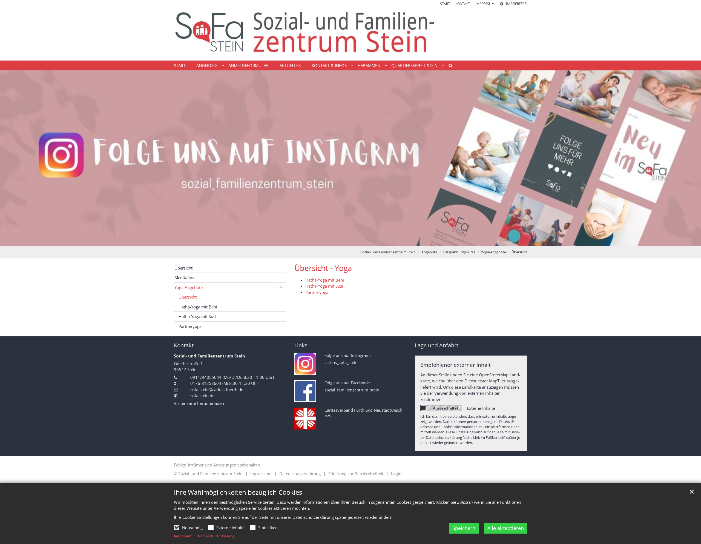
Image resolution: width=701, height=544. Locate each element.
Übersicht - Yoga (323, 268)
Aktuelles (290, 65)
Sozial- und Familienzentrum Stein (388, 252)
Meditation (184, 277)
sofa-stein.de (202, 395)
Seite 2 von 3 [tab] (350, 240)
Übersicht (519, 252)
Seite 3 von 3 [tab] (360, 240)
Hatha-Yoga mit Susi (324, 286)
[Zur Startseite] (350, 33)
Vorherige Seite (10, 158)
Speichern (463, 528)
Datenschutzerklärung (216, 536)
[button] (448, 66)
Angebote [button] (206, 65)
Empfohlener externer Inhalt (455, 364)
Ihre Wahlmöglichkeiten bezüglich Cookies (238, 492)
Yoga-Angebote (493, 252)
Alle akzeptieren (505, 528)
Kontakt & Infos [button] (329, 65)
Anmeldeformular (248, 65)
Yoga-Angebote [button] (188, 287)
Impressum (183, 536)
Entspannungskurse (459, 252)
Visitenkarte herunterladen (199, 403)
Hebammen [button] (369, 65)
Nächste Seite (690, 158)
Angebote (429, 252)
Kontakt (184, 345)
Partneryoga (316, 292)
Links (301, 345)
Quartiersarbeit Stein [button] (414, 65)
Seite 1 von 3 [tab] (341, 240)
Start (179, 65)
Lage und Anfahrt (436, 345)
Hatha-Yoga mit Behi (324, 280)
